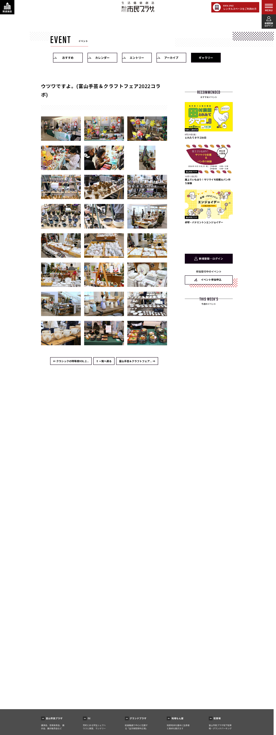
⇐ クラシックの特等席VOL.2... (71, 361)
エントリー (137, 57)
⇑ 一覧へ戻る (104, 361)
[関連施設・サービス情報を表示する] (7, 7)
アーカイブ (171, 57)
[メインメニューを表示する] (269, 7)
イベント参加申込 (211, 279)
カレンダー (102, 57)
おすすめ (68, 57)
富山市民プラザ (137, 7)
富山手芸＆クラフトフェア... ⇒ (137, 361)
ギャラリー (206, 57)
